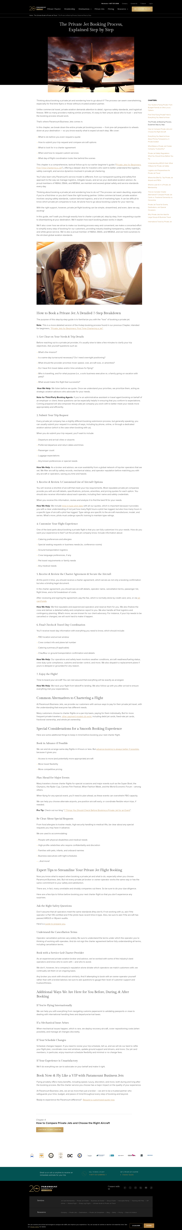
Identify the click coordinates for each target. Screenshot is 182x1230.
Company (125, 3)
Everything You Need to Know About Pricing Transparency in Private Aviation (159, 139)
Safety (114, 1212)
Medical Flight (72, 1203)
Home (31, 15)
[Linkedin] (140, 1187)
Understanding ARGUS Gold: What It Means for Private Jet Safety (160, 164)
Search (144, 3)
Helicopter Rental (123, 1201)
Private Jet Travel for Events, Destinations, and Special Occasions (158, 207)
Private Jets (99, 9)
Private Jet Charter (83, 1201)
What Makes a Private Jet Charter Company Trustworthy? (160, 147)
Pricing (111, 9)
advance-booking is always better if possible (117, 749)
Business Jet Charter (97, 1201)
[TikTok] (151, 1187)
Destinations (84, 9)
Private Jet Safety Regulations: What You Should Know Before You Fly (160, 156)
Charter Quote (128, 1175)
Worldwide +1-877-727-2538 (110, 3)
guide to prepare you (55, 924)
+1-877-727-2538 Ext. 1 (97, 1175)
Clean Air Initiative (131, 1212)
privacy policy (34, 1227)
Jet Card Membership (68, 1201)
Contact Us (134, 3)
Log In (151, 3)
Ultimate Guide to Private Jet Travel (104, 1203)
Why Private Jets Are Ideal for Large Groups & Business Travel (159, 215)
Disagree (136, 1226)
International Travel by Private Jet (160, 222)
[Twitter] (130, 1187)
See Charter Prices (142, 9)
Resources (122, 9)
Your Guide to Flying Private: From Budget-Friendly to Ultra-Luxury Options (160, 107)
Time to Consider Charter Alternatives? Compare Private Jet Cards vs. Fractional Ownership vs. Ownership (160, 196)
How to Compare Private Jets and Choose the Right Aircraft (160, 130)
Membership (69, 9)
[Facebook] (125, 1187)
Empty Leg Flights (85, 1203)
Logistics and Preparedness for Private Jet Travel (159, 171)
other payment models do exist (76, 716)
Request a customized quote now (98, 1099)
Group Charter (111, 1201)
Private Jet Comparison (97, 1212)
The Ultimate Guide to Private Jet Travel (45, 15)
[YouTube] (146, 1187)
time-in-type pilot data (72, 506)
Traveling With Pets (138, 1201)
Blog (108, 1212)
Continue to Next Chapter (49, 1129)
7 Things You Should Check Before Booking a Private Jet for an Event (97, 810)
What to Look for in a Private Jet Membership (159, 186)
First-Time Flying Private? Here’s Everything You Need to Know (159, 116)
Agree (149, 1226)
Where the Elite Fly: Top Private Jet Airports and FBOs (160, 179)
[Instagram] (135, 1187)
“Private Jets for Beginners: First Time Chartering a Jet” (76, 328)
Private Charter (54, 9)
